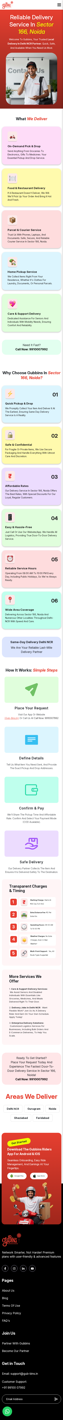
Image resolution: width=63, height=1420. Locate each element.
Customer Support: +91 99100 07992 (14, 1384)
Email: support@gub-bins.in (20, 1373)
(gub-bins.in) (12, 718)
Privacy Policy (11, 1313)
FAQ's (6, 1320)
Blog (5, 1298)
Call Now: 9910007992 (31, 349)
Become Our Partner (15, 1351)
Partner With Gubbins (16, 1343)
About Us (8, 1290)
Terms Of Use (11, 1305)
